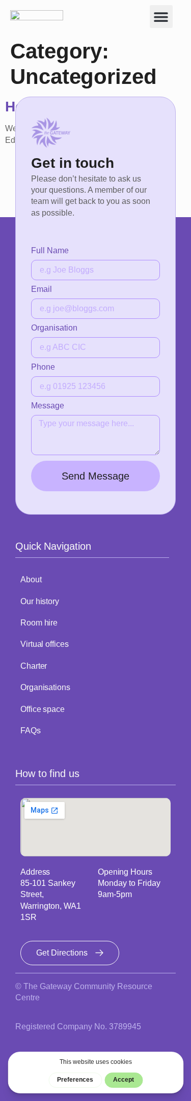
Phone (43, 367)
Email (41, 289)
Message (47, 406)
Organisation (54, 328)
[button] (161, 16)
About (31, 579)
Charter (33, 666)
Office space (42, 709)
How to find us (47, 773)
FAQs (30, 730)
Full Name (50, 251)
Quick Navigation (53, 546)
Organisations (45, 687)
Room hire (39, 622)
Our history (39, 601)
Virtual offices (44, 644)
